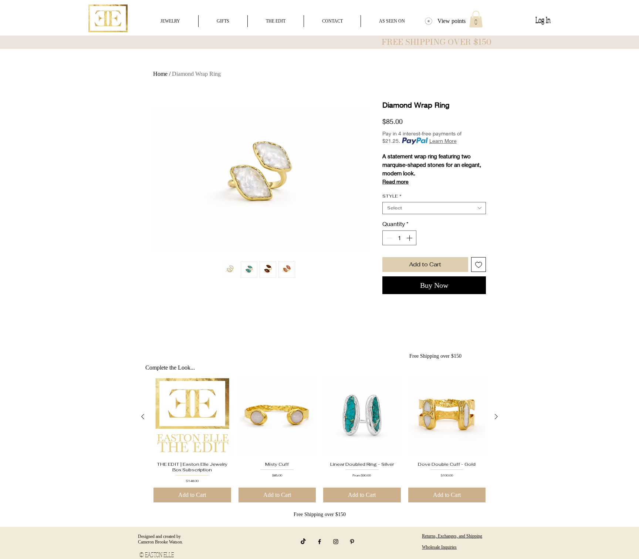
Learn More (443, 141)
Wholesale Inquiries (439, 547)
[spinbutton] (399, 238)
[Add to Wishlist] (478, 264)
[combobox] (434, 208)
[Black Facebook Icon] (319, 541)
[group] (319, 440)
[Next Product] (496, 416)
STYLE (392, 196)
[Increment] (410, 238)
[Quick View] (192, 417)
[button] (476, 19)
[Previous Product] (142, 416)
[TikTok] (303, 541)
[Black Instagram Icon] (335, 541)
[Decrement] (388, 238)
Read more (395, 181)
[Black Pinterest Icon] (352, 541)
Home (160, 74)
